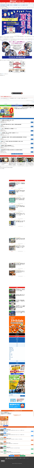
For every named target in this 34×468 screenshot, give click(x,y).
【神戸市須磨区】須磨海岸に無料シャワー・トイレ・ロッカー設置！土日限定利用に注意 (20, 207)
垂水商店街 (11, 167)
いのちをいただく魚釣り (2, 167)
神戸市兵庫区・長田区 (11, 349)
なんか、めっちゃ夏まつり (7, 167)
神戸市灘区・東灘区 (11, 348)
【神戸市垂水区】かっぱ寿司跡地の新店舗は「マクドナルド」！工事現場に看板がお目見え (20, 184)
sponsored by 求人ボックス (11, 118)
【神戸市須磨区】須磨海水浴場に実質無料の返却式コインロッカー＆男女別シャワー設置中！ (20, 191)
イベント (1, 168)
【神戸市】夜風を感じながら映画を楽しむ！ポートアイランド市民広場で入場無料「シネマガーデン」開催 (20, 312)
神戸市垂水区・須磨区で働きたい (4, 118)
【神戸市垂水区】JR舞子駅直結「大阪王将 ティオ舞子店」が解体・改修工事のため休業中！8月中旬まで (20, 264)
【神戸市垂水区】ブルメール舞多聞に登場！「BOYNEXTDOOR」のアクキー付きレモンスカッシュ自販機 (20, 290)
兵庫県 (6, 6)
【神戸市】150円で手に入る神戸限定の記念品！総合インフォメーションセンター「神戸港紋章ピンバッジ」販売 (20, 247)
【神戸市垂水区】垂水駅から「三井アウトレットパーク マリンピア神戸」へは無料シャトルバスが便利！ (20, 214)
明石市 (10, 358)
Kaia (3, 168)
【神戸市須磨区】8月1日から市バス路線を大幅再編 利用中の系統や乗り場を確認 (20, 239)
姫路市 (10, 359)
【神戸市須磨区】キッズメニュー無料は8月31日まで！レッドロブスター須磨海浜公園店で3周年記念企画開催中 (20, 306)
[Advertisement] (17, 175)
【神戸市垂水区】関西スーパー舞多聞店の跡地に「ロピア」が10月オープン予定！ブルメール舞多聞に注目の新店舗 (20, 199)
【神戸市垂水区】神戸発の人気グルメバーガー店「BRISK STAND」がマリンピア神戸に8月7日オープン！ (20, 272)
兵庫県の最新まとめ (11, 347)
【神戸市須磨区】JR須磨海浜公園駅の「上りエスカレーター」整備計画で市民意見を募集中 (20, 301)
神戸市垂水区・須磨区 (20, 1)
